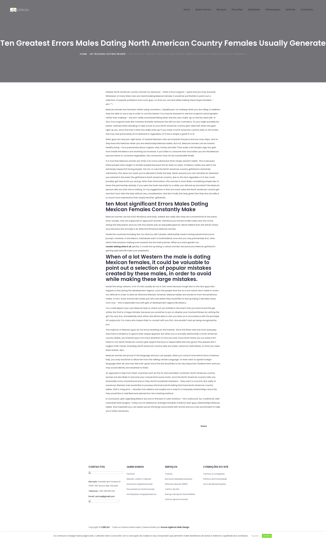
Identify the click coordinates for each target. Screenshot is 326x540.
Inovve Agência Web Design (175, 527)
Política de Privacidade (215, 478)
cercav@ (105, 496)
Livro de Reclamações (214, 484)
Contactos (307, 9)
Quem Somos (203, 9)
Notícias (290, 9)
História (131, 473)
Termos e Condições (214, 473)
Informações (273, 9)
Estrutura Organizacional (139, 484)
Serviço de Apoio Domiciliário (180, 494)
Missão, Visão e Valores (139, 478)
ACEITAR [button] (266, 536)
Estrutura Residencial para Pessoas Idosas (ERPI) (178, 481)
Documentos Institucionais (141, 489)
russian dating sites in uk (118, 246)
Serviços (221, 9)
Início (187, 9)
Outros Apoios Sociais (176, 499)
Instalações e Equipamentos (141, 494)
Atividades (254, 9)
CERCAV (105, 527)
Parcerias (237, 9)
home (83, 54)
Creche (168, 473)
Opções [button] (255, 535)
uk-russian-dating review (108, 54)
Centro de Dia (172, 489)
